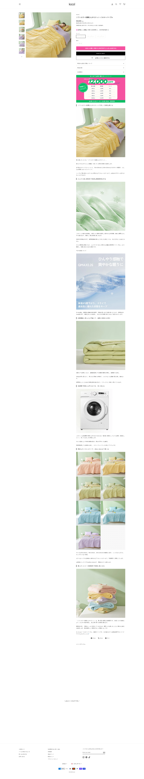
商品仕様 (79, 67)
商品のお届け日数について (84, 63)
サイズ (78, 33)
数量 (77, 40)
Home (77, 14)
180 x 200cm (90, 36)
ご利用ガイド (22, 749)
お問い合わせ (22, 756)
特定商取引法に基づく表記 (54, 749)
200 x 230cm (100, 36)
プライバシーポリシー (53, 759)
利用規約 (50, 751)
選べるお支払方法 (23, 754)
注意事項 (79, 72)
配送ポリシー (51, 756)
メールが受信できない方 (24, 751)
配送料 (77, 23)
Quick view (31, 729)
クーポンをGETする (110, 48)
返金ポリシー (51, 754)
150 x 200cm (80, 36)
